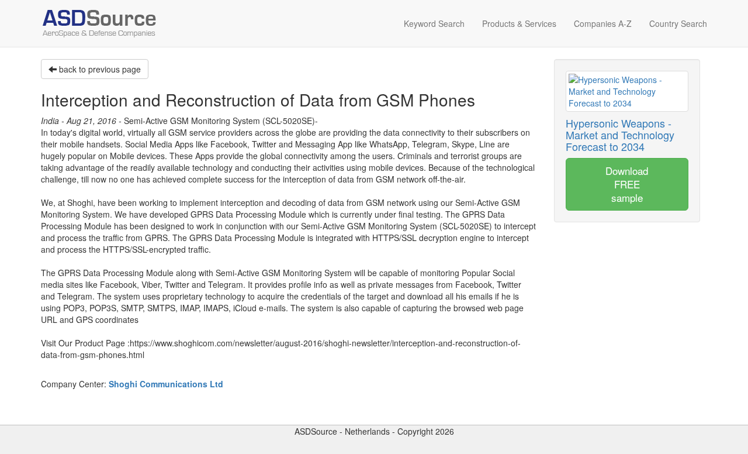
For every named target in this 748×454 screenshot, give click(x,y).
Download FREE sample (626, 183)
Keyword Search (434, 23)
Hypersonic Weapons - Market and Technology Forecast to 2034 (620, 134)
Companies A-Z (603, 23)
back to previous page (99, 69)
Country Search (678, 23)
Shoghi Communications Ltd (166, 384)
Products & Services (519, 23)
